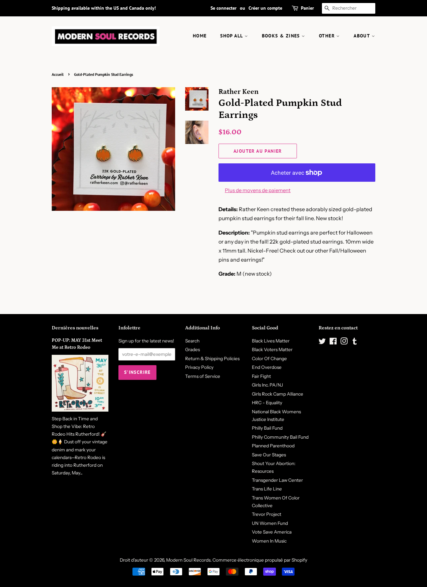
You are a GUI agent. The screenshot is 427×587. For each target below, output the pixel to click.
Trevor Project (266, 514)
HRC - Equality (267, 402)
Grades (192, 349)
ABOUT (362, 36)
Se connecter (223, 8)
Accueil (58, 74)
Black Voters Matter (272, 349)
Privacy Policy (199, 367)
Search (192, 340)
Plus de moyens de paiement (258, 190)
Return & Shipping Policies (212, 358)
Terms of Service (202, 376)
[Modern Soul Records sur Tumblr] (354, 342)
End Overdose (267, 367)
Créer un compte (265, 8)
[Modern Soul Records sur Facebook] (333, 342)
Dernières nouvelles (75, 328)
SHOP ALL (232, 36)
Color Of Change (269, 358)
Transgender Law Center (277, 480)
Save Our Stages (269, 454)
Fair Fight (261, 376)
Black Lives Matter (271, 340)
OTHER (327, 36)
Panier (307, 8)
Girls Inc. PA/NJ (267, 385)
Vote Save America (272, 532)
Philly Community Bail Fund (280, 437)
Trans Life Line (267, 488)
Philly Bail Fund (267, 428)
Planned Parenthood (273, 445)
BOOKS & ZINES (282, 36)
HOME (200, 36)
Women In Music (269, 541)
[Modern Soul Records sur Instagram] (344, 342)
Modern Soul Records (188, 560)
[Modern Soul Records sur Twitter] (322, 342)
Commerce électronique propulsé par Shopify (259, 560)
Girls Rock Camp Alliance (277, 394)
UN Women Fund (270, 523)
